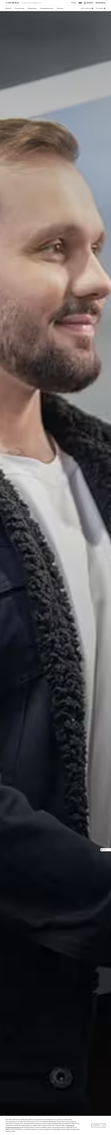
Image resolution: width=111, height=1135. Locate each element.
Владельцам (32, 8)
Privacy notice (104, 850)
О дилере (60, 8)
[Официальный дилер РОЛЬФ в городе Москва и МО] (94, 3)
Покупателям (19, 8)
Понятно (96, 1125)
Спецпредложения (46, 8)
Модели (8, 8)
